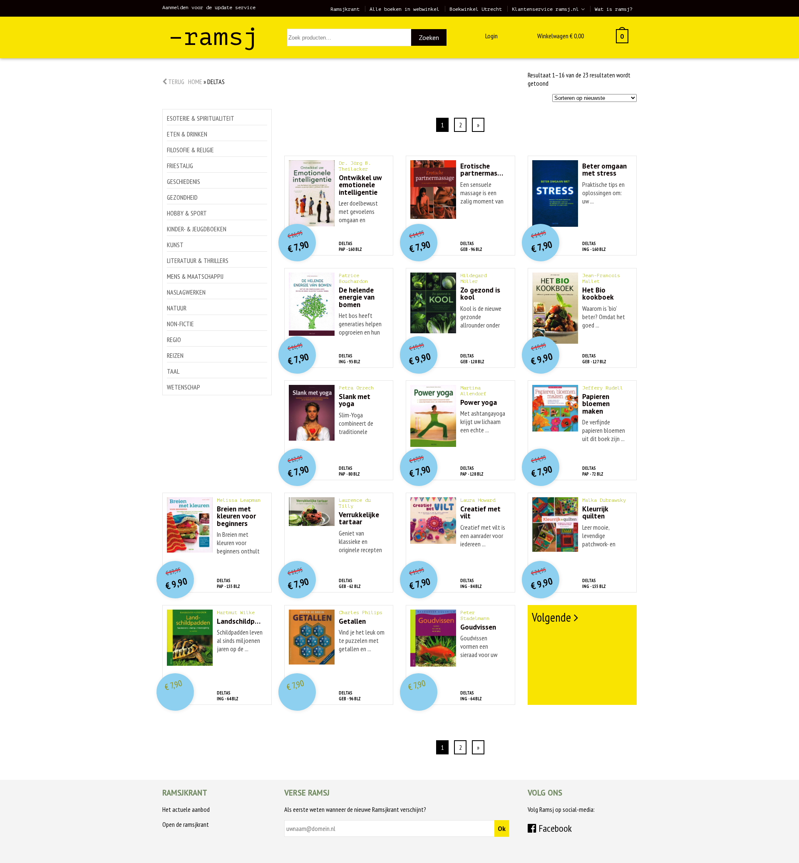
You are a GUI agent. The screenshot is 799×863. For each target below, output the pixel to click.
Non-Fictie (180, 324)
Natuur (176, 308)
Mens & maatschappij (195, 276)
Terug (175, 81)
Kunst (175, 245)
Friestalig (180, 165)
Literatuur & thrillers (197, 260)
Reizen (175, 355)
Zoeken (429, 37)
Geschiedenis (183, 181)
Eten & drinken (187, 134)
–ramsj (213, 37)
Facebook (554, 828)
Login (491, 36)
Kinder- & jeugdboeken (196, 229)
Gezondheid (182, 197)
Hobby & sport (187, 213)
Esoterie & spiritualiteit (200, 118)
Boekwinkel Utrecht (475, 9)
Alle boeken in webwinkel (404, 9)
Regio (174, 339)
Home (195, 81)
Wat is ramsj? (614, 9)
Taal (173, 371)
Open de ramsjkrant (185, 824)
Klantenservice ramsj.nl (545, 9)
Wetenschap (183, 387)
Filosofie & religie (190, 150)
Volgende (551, 617)
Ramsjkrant (345, 9)
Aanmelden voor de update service (209, 7)
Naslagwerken (186, 292)
